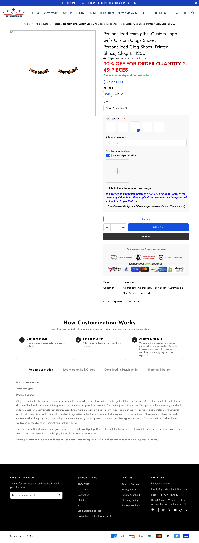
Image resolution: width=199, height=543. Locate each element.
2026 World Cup (55, 13)
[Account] (185, 12)
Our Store (83, 489)
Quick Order (145, 293)
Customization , (176, 287)
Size (105, 102)
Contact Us (83, 495)
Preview (146, 219)
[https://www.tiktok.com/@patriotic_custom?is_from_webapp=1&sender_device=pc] (180, 510)
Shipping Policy (130, 500)
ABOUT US (83, 484)
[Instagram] (163, 510)
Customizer (128, 282)
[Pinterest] (152, 510)
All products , (130, 287)
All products (42, 24)
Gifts (143, 13)
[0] (192, 12)
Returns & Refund (131, 495)
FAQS (81, 500)
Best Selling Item (102, 13)
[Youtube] (175, 510)
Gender (108, 88)
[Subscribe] (59, 495)
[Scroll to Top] (193, 526)
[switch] (109, 155)
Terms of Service (130, 484)
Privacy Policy (129, 489)
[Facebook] (158, 510)
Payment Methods (131, 505)
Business (160, 13)
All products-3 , (146, 287)
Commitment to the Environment (94, 516)
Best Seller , (161, 287)
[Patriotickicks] (13, 13)
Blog (80, 505)
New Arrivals (127, 13)
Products (77, 13)
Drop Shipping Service (89, 511)
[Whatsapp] (186, 510)
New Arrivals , (130, 293)
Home (36, 13)
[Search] (177, 12)
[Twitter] (169, 510)
